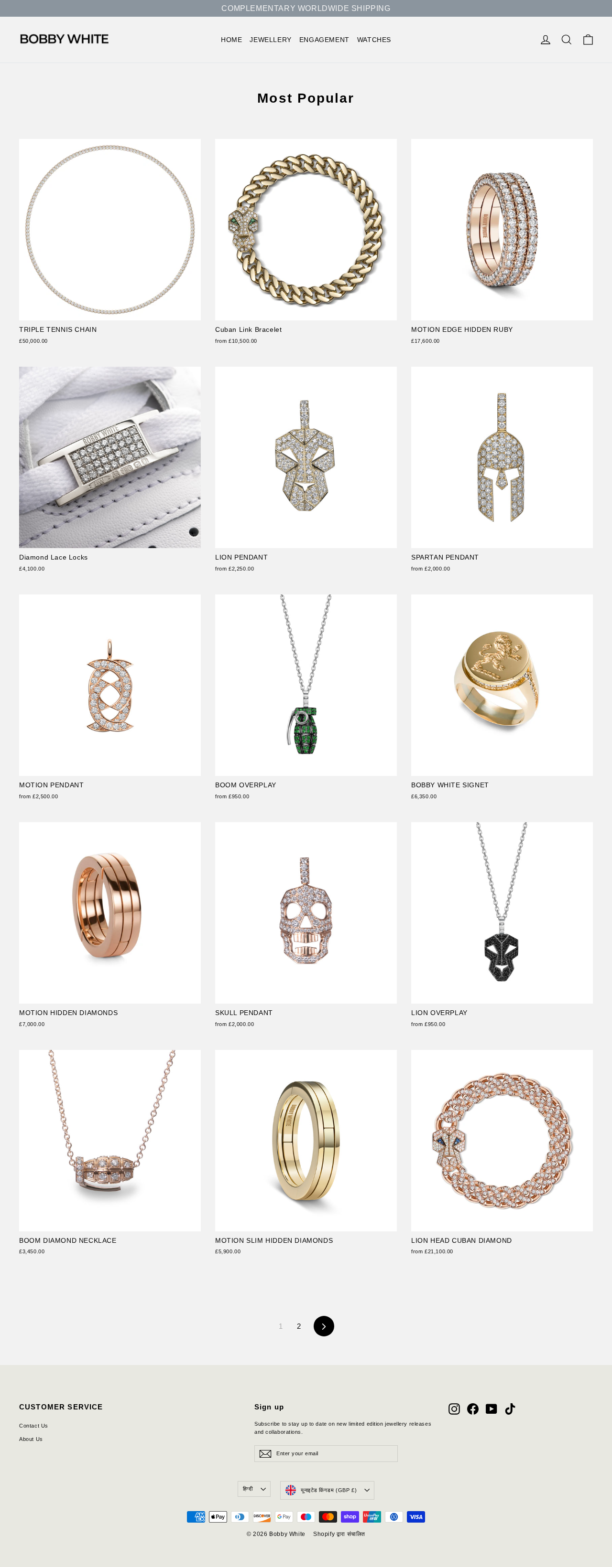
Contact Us (33, 1426)
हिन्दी (248, 1489)
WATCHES (374, 39)
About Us (31, 1439)
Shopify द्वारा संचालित (339, 1534)
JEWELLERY (270, 39)
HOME (231, 39)
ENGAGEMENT (324, 39)
